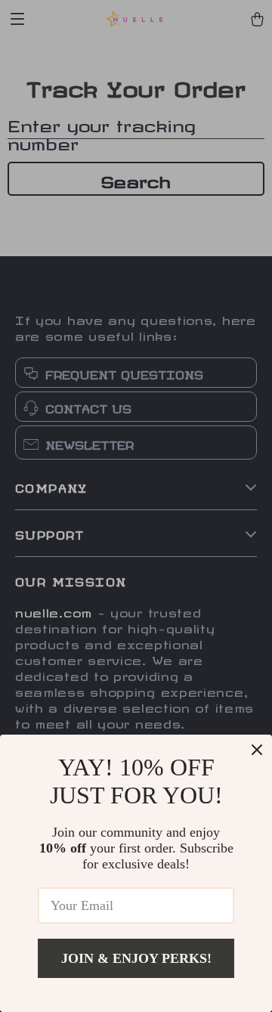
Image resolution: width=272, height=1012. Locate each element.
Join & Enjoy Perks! (136, 958)
